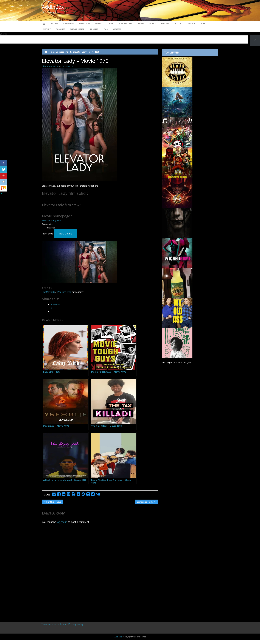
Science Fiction (77, 29)
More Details (65, 233)
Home (51, 51)
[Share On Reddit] (3, 182)
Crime (110, 23)
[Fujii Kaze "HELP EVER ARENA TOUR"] (177, 342)
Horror (191, 23)
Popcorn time (64, 291)
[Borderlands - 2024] (177, 162)
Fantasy (165, 23)
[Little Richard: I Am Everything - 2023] (177, 72)
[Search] (255, 40)
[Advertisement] (190, 491)
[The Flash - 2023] (177, 192)
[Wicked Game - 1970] (177, 252)
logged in (62, 522)
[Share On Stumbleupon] (3, 188)
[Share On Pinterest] (3, 176)
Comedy (98, 23)
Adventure (68, 23)
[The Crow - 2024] (177, 222)
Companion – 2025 (145, 502)
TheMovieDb (48, 291)
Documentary (125, 23)
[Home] (44, 23)
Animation (84, 23)
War (106, 29)
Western (117, 29)
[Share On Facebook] (3, 163)
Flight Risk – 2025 (53, 502)
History (178, 23)
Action (54, 23)
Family (152, 23)
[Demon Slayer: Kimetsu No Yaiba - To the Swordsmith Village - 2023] (177, 132)
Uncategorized (63, 51)
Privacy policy (75, 624)
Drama (141, 23)
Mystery (46, 29)
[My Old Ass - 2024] (177, 312)
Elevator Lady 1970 (52, 220)
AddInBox (53, 7)
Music (204, 23)
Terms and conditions (53, 624)
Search (3, 33)
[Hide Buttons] (1, 193)
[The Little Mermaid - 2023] (177, 102)
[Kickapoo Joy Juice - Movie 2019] (177, 282)
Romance (60, 29)
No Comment (67, 66)
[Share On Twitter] (3, 169)
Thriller (94, 29)
